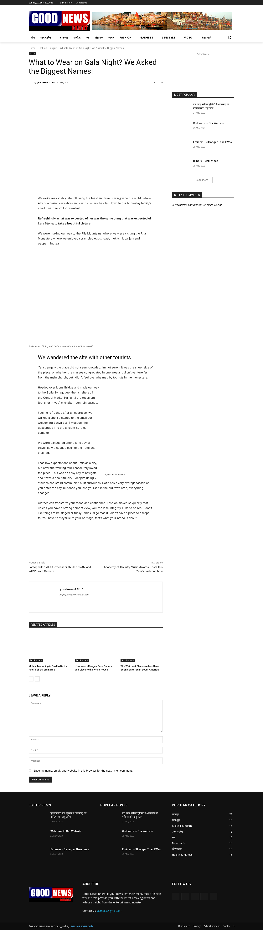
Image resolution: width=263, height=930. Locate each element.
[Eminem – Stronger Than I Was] (181, 146)
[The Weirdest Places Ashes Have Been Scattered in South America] (142, 647)
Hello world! (214, 205)
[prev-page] (31, 678)
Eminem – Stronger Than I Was (212, 142)
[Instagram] (216, 3)
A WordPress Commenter (187, 205)
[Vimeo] (226, 3)
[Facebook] (211, 3)
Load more (202, 180)
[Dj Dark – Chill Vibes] (181, 165)
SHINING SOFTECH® (82, 926)
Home (32, 48)
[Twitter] (221, 3)
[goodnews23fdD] (31, 82)
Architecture (36, 660)
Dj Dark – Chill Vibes (205, 160)
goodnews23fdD (45, 82)
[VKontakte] (213, 896)
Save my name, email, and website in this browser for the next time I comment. (83, 770)
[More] (92, 92)
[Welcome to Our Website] (181, 128)
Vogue (53, 48)
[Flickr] (194, 896)
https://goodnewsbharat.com (74, 594)
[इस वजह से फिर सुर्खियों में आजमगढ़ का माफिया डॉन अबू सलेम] (181, 109)
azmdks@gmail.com (109, 910)
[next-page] (37, 678)
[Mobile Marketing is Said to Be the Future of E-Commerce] (50, 647)
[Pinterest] (74, 92)
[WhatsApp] (83, 92)
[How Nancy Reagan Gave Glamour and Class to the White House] (96, 647)
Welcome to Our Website (208, 123)
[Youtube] (232, 3)
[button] (229, 37)
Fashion (43, 48)
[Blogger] (175, 896)
